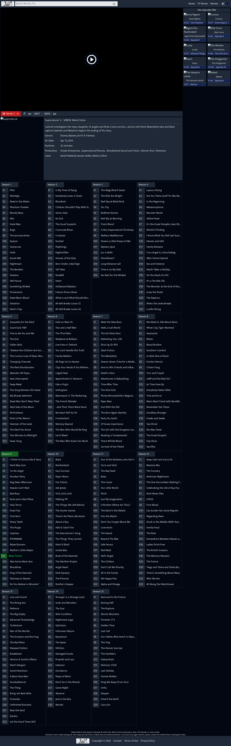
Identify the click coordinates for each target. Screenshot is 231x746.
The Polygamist (219, 63)
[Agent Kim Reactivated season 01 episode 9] (194, 30)
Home (191, 4)
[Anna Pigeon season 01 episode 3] (194, 14)
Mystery (73, 136)
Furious (219, 19)
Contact (117, 741)
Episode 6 (219, 36)
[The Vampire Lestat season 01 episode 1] (194, 74)
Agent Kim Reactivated (194, 36)
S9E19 (47, 114)
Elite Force (219, 32)
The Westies (219, 49)
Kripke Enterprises (70, 151)
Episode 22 (221, 67)
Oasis (194, 63)
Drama (64, 136)
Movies (214, 4)
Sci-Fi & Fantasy (86, 136)
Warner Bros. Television (153, 151)
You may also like (207, 10)
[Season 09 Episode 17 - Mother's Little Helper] (29, 114)
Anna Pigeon (194, 19)
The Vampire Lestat (195, 80)
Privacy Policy (148, 741)
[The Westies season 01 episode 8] (218, 45)
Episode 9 (195, 40)
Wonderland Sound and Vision (123, 151)
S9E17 (37, 114)
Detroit (193, 84)
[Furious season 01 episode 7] (218, 14)
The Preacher (197, 23)
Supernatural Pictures (93, 151)
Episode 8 (195, 67)
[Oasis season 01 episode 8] (194, 59)
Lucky (194, 49)
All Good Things (198, 53)
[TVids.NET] (7, 3)
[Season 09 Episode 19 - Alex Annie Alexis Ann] (55, 114)
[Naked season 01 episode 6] (218, 72)
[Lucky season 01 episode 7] (194, 45)
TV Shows (203, 4)
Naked (219, 77)
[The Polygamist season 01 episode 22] (218, 59)
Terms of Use (131, 741)
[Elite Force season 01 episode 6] (218, 28)
